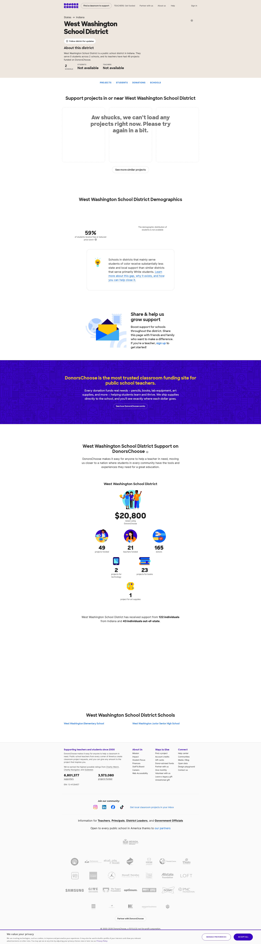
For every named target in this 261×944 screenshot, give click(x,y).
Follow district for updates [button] (81, 41)
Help (173, 5)
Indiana (80, 17)
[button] (216, 937)
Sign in (194, 5)
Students (122, 82)
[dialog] (130, 937)
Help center (183, 753)
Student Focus (138, 760)
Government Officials (169, 820)
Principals (118, 820)
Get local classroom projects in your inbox (152, 807)
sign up (161, 343)
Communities (183, 756)
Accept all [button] (243, 937)
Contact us (183, 770)
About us (162, 5)
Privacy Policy (102, 941)
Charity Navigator (72, 770)
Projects (105, 82)
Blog (187, 760)
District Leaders (136, 820)
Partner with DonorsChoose (130, 918)
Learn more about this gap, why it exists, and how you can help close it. (136, 276)
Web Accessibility (140, 773)
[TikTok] (122, 807)
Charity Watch (112, 767)
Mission (135, 753)
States (67, 17)
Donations (139, 82)
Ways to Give (162, 749)
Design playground (186, 766)
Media (181, 760)
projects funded (106, 776)
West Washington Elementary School (84, 723)
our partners (162, 828)
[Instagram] (95, 807)
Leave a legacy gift (163, 776)
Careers (135, 770)
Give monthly (161, 770)
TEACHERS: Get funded (124, 5)
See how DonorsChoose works (130, 406)
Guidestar (89, 770)
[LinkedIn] (104, 807)
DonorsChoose (71, 5)
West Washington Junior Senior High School (156, 723)
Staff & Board (138, 766)
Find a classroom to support (96, 5)
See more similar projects (130, 169)
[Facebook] (113, 807)
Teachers (104, 820)
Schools (155, 82)
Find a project (161, 753)
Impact (135, 756)
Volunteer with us (162, 773)
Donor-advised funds (164, 763)
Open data (183, 763)
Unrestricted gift (162, 780)
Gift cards (159, 760)
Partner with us (146, 5)
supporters (71, 776)
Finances (136, 763)
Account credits (162, 756)
